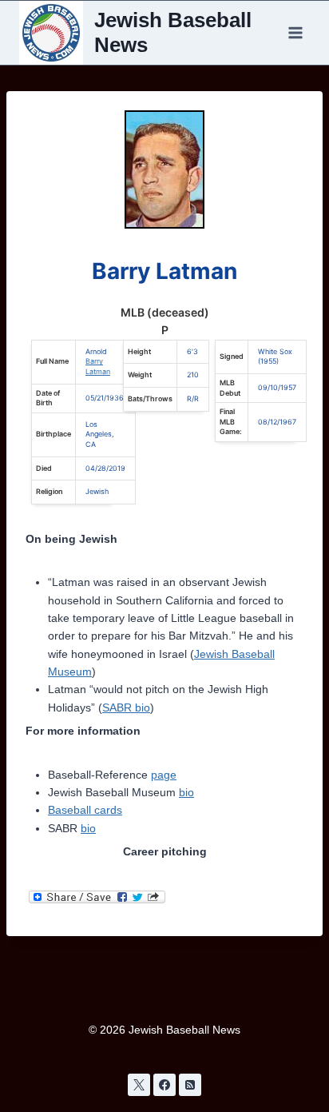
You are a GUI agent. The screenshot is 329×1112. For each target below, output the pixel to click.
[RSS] (190, 1085)
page (163, 774)
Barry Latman (97, 366)
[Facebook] (164, 1085)
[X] (139, 1085)
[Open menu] (295, 32)
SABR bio (126, 707)
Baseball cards (85, 809)
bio (186, 792)
